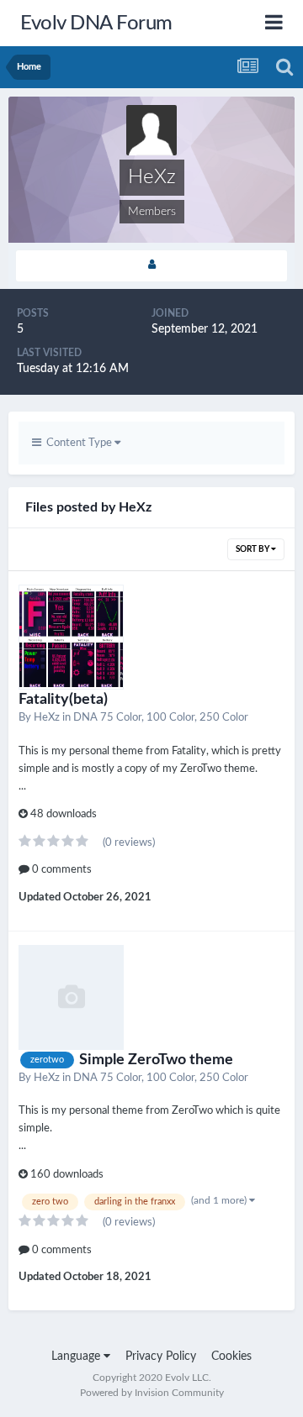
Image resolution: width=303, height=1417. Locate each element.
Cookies (231, 1356)
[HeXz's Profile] (151, 265)
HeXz (47, 717)
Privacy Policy (160, 1356)
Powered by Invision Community (152, 1393)
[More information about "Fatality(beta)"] (71, 637)
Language (77, 1356)
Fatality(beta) (63, 699)
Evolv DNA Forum (96, 23)
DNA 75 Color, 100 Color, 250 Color (160, 717)
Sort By (253, 549)
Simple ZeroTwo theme (156, 1060)
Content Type (77, 443)
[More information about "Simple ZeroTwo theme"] (71, 997)
